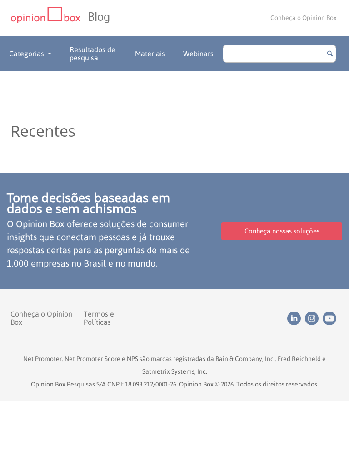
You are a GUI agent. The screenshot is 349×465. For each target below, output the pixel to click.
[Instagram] (314, 317)
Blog (99, 17)
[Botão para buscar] (330, 54)
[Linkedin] (296, 317)
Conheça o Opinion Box (303, 17)
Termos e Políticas (99, 318)
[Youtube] (331, 317)
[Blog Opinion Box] (47, 18)
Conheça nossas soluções (281, 231)
